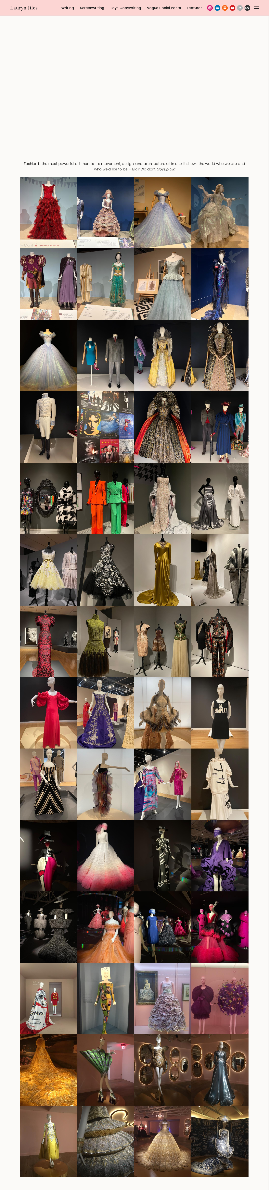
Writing (67, 7)
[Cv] (247, 8)
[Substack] (225, 8)
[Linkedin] (217, 8)
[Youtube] (232, 8)
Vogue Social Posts (164, 7)
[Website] (240, 8)
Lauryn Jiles (24, 8)
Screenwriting (92, 7)
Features (194, 7)
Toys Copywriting (125, 7)
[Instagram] (210, 8)
